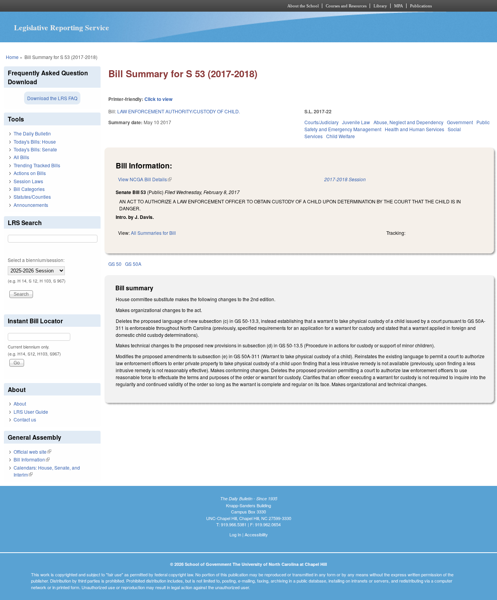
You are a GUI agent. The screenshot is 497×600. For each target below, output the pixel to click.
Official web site (32, 451)
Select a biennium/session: (36, 260)
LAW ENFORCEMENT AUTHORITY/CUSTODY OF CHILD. (178, 111)
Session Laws (28, 181)
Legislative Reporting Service (61, 27)
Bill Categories (29, 189)
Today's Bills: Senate (35, 149)
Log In (235, 534)
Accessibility (256, 534)
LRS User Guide (31, 411)
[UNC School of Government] (145, 6)
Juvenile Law (356, 122)
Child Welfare (340, 136)
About (20, 403)
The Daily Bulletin (32, 133)
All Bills (21, 157)
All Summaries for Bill (153, 232)
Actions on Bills (30, 173)
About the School (303, 5)
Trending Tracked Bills (37, 165)
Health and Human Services (414, 129)
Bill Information (32, 459)
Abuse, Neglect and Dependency (408, 122)
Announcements (31, 204)
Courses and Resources (346, 5)
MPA (398, 5)
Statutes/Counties (32, 196)
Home (12, 57)
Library (380, 5)
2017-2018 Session (345, 179)
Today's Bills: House (35, 141)
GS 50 (115, 263)
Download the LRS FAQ (52, 98)
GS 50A (133, 263)
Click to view (158, 98)
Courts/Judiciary (321, 122)
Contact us (25, 419)
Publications (421, 5)
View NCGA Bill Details (145, 179)
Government (460, 122)
